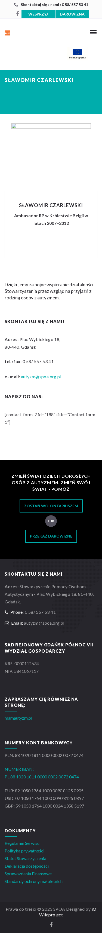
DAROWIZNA (72, 14)
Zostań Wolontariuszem (51, 506)
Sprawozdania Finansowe (28, 873)
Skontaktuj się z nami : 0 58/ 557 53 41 (54, 4)
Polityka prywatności (24, 850)
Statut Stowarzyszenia (25, 858)
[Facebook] (17, 14)
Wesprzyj (38, 14)
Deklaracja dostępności (27, 865)
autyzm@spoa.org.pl (41, 376)
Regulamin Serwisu (22, 843)
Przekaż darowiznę (51, 536)
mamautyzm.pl (18, 717)
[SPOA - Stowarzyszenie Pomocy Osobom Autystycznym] (18, 32)
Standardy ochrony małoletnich (34, 881)
